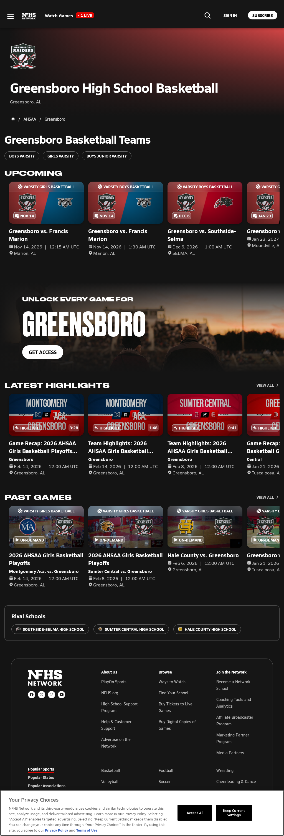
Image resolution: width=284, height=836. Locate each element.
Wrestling (225, 770)
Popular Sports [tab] (41, 769)
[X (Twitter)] (41, 694)
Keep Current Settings (234, 812)
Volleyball (109, 781)
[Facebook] (31, 694)
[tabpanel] (178, 781)
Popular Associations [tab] (46, 785)
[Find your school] (207, 15)
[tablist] (55, 777)
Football (166, 770)
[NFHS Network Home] (29, 16)
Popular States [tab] (41, 777)
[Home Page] (13, 119)
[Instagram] (51, 694)
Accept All (195, 812)
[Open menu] (11, 17)
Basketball (110, 770)
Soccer (165, 781)
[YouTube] (61, 694)
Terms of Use (86, 830)
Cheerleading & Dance (236, 781)
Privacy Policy (56, 830)
